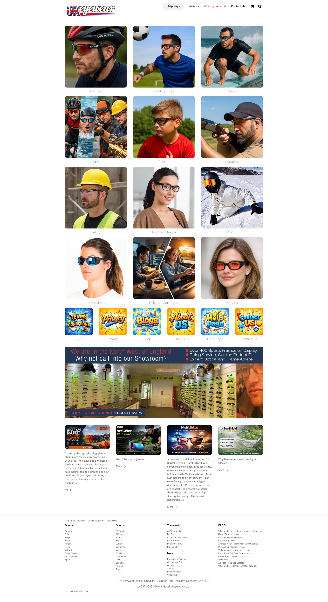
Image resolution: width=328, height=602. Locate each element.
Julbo (67, 534)
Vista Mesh (172, 575)
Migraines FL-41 (174, 544)
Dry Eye (171, 534)
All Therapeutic (174, 531)
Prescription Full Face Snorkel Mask (235, 553)
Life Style (120, 563)
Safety (95, 232)
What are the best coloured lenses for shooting (239, 531)
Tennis (119, 569)
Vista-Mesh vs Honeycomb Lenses (234, 550)
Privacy (113, 339)
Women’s (120, 547)
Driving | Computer (164, 302)
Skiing (119, 534)
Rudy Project (71, 553)
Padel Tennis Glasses (228, 556)
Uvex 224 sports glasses (229, 534)
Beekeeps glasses (226, 540)
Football (120, 540)
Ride (118, 537)
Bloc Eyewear (71, 556)
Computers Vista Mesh (177, 537)
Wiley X (68, 550)
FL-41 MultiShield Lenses (230, 537)
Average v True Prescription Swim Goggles (238, 544)
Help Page (173, 6)
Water (232, 91)
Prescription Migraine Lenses (231, 547)
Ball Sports (164, 91)
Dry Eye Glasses (164, 232)
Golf (118, 559)
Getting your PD (174, 562)
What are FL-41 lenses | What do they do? (237, 566)
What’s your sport (215, 6)
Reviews (193, 6)
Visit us (170, 568)
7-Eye (67, 537)
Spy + (67, 559)
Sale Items (121, 556)
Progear (68, 531)
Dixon (67, 547)
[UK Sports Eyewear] (90, 16)
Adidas (68, 544)
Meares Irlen (173, 540)
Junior (164, 162)
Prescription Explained (177, 559)
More (68, 489)
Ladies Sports (96, 302)
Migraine (232, 302)
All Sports (96, 162)
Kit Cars (119, 566)
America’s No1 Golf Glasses (231, 563)
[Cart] (252, 6)
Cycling (95, 91)
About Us (181, 339)
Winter (232, 232)
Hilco (67, 540)
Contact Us (238, 6)
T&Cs (78, 339)
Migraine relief (174, 572)
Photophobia (173, 547)
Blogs (147, 339)
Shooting (232, 162)
